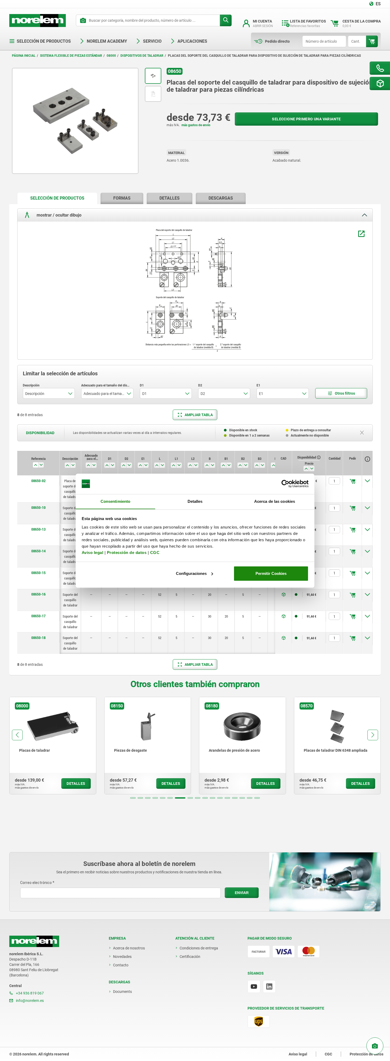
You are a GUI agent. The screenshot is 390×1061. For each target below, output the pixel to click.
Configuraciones (191, 573)
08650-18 (38, 638)
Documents (122, 991)
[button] (133, 798)
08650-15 (38, 573)
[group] (52, 745)
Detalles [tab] (195, 501)
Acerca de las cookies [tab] (274, 501)
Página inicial (24, 55)
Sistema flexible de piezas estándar (71, 56)
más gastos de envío (195, 125)
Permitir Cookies (271, 573)
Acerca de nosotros (129, 948)
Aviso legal (92, 552)
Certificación (190, 956)
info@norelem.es (29, 1000)
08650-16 (38, 594)
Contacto (120, 965)
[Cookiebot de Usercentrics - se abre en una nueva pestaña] (285, 484)
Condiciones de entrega (199, 948)
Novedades (122, 956)
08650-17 (38, 616)
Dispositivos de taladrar (141, 56)
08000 (111, 56)
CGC (155, 552)
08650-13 (38, 529)
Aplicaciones (192, 41)
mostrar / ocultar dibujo (58, 215)
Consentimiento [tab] (115, 501)
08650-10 (38, 507)
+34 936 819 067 (29, 993)
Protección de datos (127, 552)
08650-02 (38, 481)
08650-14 (38, 551)
